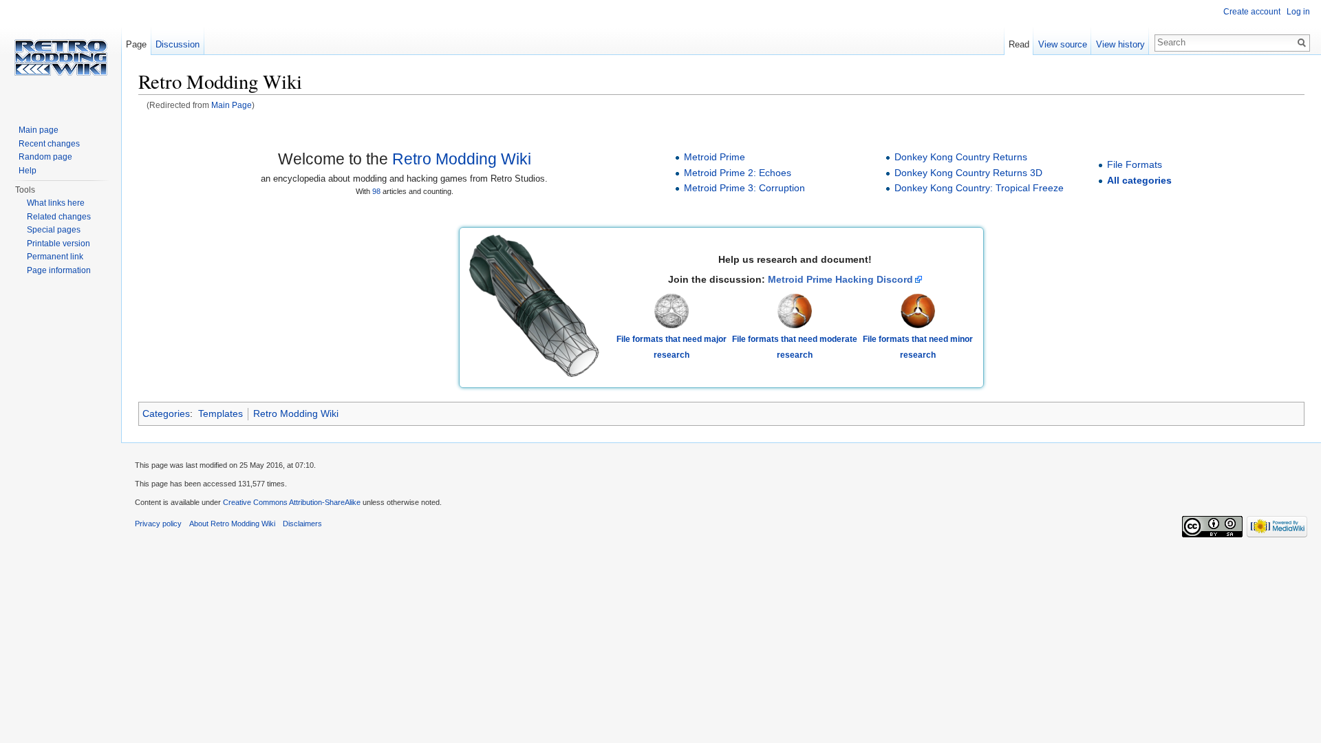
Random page (45, 157)
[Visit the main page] (61, 55)
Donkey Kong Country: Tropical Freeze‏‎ (979, 187)
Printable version (58, 243)
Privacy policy (158, 523)
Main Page (231, 104)
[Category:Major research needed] (671, 310)
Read (1019, 44)
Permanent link (55, 256)
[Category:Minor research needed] (918, 310)
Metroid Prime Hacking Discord (840, 279)
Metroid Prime (714, 156)
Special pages (53, 230)
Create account (1251, 12)
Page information (59, 270)
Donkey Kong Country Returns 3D (968, 172)
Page (136, 44)
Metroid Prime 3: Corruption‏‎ (744, 187)
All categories (1139, 180)
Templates (220, 413)
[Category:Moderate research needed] (794, 310)
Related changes (59, 217)
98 (376, 191)
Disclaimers (302, 523)
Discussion (177, 44)
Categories (166, 413)
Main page (38, 130)
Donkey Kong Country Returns (960, 156)
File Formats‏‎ (1134, 164)
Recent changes (49, 144)
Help (27, 170)
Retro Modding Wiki (461, 159)
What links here (56, 203)
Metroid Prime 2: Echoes (737, 172)
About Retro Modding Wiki (232, 523)
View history (1120, 44)
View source (1062, 44)
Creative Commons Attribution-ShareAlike (292, 502)
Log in (1298, 12)
